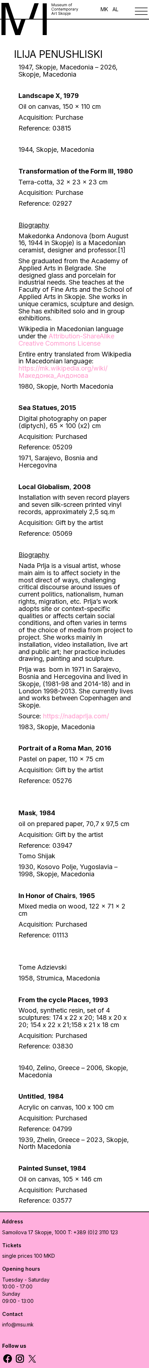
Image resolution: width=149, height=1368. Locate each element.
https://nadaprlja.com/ (76, 716)
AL (115, 9)
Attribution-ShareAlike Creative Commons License (66, 339)
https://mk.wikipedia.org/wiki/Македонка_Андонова (62, 371)
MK (104, 9)
